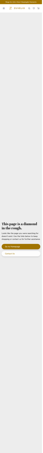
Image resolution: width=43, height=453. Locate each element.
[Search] (29, 8)
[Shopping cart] (38, 8)
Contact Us (10, 253)
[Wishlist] (34, 8)
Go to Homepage (12, 246)
